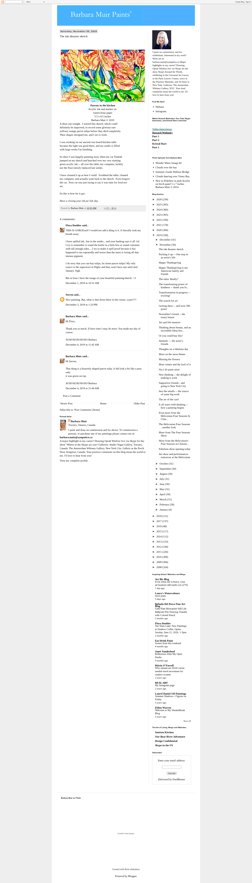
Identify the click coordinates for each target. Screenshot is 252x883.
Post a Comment (72, 395)
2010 (159, 556)
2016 (159, 526)
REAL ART (161, 682)
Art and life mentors (169, 322)
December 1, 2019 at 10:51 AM (82, 283)
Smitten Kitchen (164, 732)
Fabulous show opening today (174, 448)
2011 (159, 551)
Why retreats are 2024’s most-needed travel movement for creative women (170, 671)
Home (103, 403)
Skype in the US (164, 745)
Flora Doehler (73, 225)
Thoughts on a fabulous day (173, 349)
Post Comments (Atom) (87, 409)
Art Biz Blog (162, 579)
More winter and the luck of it (175, 364)
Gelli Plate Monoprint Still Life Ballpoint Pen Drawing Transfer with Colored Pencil (171, 611)
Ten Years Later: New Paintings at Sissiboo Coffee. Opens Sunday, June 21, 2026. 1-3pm (171, 629)
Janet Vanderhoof (165, 651)
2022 (159, 219)
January (164, 509)
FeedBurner (179, 779)
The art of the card (168, 399)
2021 (159, 224)
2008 (159, 567)
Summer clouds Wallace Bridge (172, 171)
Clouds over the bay (166, 167)
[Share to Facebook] (112, 208)
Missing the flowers (169, 359)
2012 (159, 546)
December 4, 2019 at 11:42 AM (82, 344)
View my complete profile (74, 460)
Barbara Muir (74, 316)
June (162, 484)
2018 (159, 516)
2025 (159, 204)
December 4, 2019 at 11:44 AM (82, 388)
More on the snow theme (172, 354)
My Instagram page (164, 685)
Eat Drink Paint (164, 640)
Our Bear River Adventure (170, 736)
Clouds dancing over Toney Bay (173, 176)
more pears (160, 595)
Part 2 (155, 140)
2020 (159, 230)
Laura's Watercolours (167, 593)
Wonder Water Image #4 (168, 162)
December (165, 239)
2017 (159, 521)
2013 (159, 541)
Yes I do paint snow (169, 369)
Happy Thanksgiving (170, 262)
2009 (159, 562)
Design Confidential (166, 740)
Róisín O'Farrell (164, 665)
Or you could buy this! (171, 335)
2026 (159, 199)
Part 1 (155, 136)
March (163, 499)
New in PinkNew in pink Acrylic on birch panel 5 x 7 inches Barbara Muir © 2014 (173, 183)
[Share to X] (110, 208)
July (162, 478)
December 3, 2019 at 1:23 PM (81, 304)
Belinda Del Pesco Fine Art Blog (170, 605)
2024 (159, 209)
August (164, 473)
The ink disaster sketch (171, 249)
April (163, 494)
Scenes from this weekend (168, 643)
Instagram (161, 111)
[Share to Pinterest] (115, 208)
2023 (159, 214)
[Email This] (105, 208)
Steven (69, 294)
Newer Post (66, 403)
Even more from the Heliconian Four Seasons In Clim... (174, 415)
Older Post (139, 403)
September (166, 468)
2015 (159, 531)
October (164, 463)
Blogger (132, 876)
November (165, 244)
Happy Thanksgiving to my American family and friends (173, 270)
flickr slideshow (132, 869)
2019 (159, 235)
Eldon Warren (163, 707)
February (165, 504)
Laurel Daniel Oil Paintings (170, 693)
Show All (187, 721)
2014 (159, 536)
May (162, 489)
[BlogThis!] (107, 208)
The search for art (168, 300)
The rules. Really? (168, 279)
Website (160, 106)
